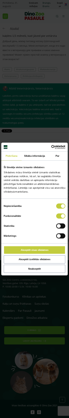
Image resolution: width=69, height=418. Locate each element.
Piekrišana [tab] (11, 155)
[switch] (60, 216)
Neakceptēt (34, 268)
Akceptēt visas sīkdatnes (34, 250)
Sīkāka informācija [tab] (34, 155)
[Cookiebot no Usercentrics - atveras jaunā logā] (51, 147)
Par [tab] (57, 155)
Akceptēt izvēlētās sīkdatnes (34, 259)
